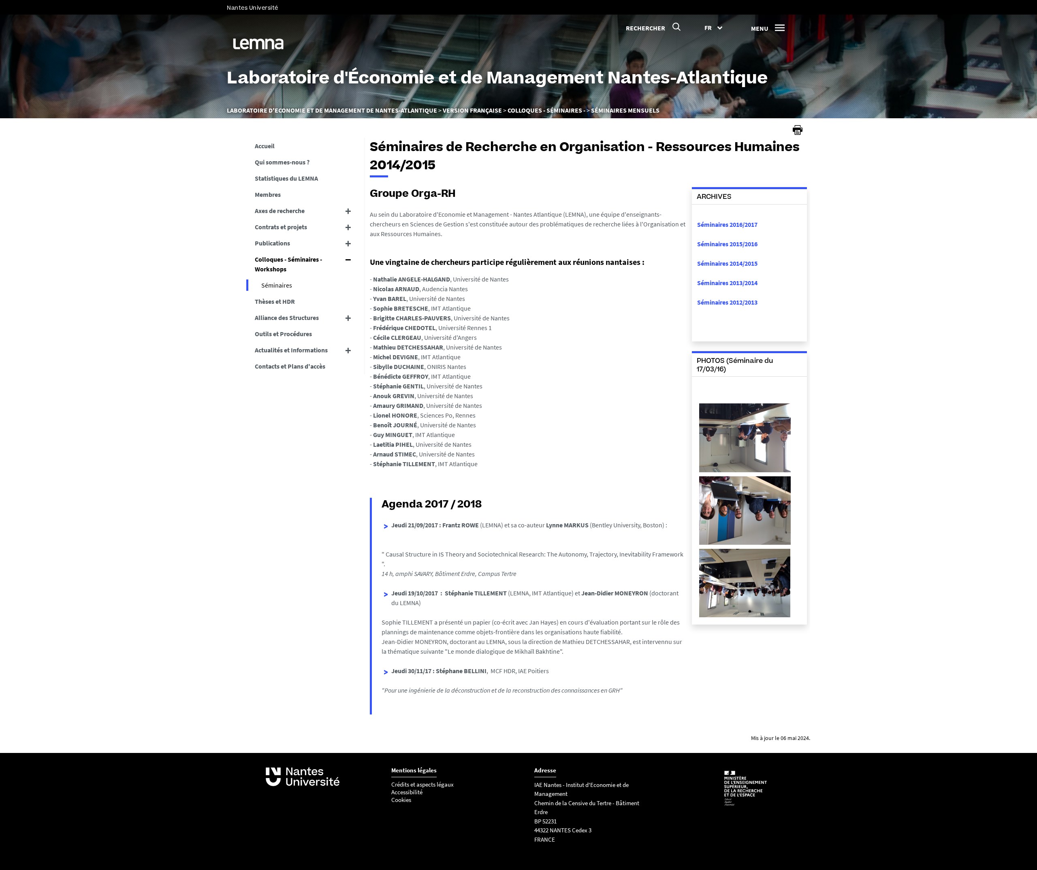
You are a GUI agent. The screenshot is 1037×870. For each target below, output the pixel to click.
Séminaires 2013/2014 (727, 283)
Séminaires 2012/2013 (727, 302)
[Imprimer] (797, 130)
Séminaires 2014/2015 (727, 263)
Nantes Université (252, 7)
